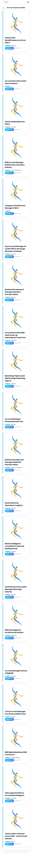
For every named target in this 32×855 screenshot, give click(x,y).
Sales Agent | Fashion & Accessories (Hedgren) (14, 794)
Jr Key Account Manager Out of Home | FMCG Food (15, 712)
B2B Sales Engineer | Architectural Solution (14, 631)
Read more (18, 48)
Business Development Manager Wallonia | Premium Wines (14, 462)
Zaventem (14, 635)
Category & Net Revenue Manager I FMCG (15, 206)
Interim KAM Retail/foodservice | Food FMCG (15, 40)
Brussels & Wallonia (16, 467)
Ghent (12, 841)
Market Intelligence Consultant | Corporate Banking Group (14, 546)
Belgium (13, 716)
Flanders (13, 297)
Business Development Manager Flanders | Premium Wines (14, 292)
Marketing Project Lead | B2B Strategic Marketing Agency (15, 378)
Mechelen (14, 340)
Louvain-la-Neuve (16, 170)
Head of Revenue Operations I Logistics (14, 504)
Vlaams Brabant (15, 757)
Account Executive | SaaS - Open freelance (16, 82)
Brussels (13, 45)
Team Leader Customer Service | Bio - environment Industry (16, 836)
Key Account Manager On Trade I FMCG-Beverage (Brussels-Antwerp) (15, 248)
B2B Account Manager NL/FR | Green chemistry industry (15, 165)
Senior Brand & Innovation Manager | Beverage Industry (16, 589)
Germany (13, 798)
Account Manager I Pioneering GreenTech (14, 420)
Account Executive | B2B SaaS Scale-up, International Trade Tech (15, 335)
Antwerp (13, 254)
